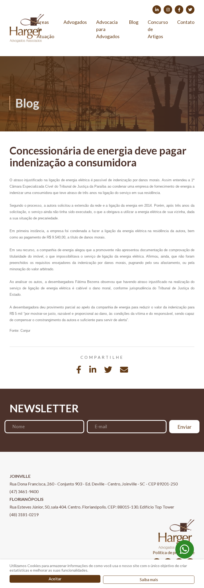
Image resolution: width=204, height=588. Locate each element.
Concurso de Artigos (158, 29)
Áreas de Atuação (45, 29)
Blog (133, 22)
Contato (185, 22)
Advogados (75, 22)
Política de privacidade (173, 552)
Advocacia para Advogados (108, 29)
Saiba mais (149, 579)
